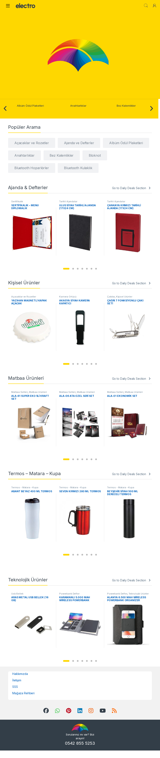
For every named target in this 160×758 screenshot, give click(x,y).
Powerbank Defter (69, 593)
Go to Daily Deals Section (129, 188)
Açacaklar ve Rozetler (23, 296)
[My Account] (154, 5)
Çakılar (111, 296)
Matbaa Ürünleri (38, 392)
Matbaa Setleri (19, 392)
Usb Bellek (17, 593)
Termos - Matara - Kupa (24, 487)
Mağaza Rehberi (23, 693)
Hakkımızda (20, 674)
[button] (66, 269)
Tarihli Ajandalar (68, 201)
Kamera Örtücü (67, 296)
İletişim (16, 680)
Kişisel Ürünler (124, 296)
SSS (15, 686)
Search (146, 5)
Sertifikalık (17, 201)
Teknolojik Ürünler (139, 593)
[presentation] (5, 108)
